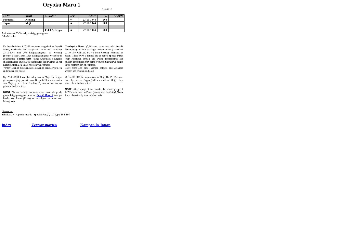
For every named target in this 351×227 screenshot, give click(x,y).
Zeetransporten (44, 125)
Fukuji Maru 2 (45, 95)
